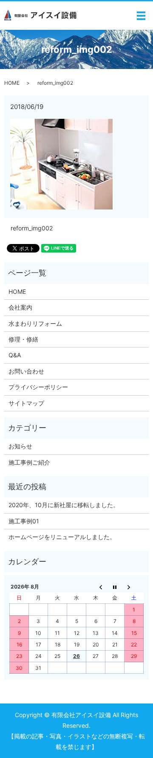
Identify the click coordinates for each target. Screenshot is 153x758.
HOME (12, 83)
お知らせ (20, 446)
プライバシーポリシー (38, 386)
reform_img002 (32, 228)
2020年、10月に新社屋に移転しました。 (63, 504)
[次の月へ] (134, 586)
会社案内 (20, 307)
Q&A (14, 355)
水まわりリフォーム (35, 323)
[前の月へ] (95, 586)
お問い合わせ (26, 371)
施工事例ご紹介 (29, 462)
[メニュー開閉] (141, 15)
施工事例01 (23, 521)
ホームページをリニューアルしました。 (62, 536)
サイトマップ (26, 403)
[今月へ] (115, 586)
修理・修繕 (23, 339)
